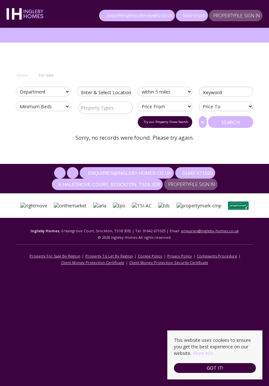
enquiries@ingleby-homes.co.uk (210, 230)
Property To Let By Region (109, 256)
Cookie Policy (150, 256)
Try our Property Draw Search (165, 122)
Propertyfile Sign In (236, 15)
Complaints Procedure (217, 256)
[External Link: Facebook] (80, 16)
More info (203, 353)
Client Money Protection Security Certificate (168, 262)
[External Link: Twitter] (93, 16)
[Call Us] (179, 15)
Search (230, 122)
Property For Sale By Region (55, 256)
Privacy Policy (179, 256)
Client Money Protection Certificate (92, 262)
